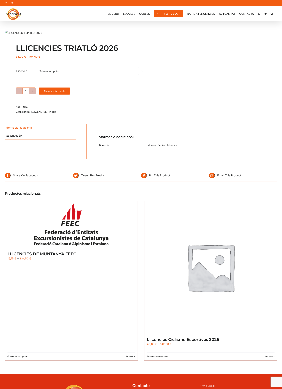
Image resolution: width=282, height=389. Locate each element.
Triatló (52, 111)
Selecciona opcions (19, 356)
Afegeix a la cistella (54, 91)
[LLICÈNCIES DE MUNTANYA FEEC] (71, 224)
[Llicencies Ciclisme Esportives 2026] (210, 267)
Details (131, 356)
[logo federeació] (70, 33)
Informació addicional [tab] (18, 127)
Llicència (21, 71)
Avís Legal (208, 385)
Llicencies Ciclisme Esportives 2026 (183, 339)
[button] (272, 13)
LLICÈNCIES (39, 111)
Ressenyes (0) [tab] (14, 135)
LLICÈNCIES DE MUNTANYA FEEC (42, 253)
